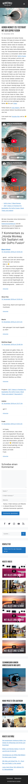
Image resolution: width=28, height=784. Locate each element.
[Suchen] (23, 534)
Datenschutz (17, 778)
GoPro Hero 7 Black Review (12, 203)
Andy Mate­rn (15, 108)
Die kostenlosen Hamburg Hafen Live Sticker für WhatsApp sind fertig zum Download (14, 743)
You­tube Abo (16, 116)
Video (15, 103)
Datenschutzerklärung (8, 223)
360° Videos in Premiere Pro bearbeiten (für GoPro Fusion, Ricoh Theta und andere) (13, 208)
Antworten (5, 288)
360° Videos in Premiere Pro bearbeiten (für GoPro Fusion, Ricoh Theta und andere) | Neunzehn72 (14, 392)
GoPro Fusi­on (22, 56)
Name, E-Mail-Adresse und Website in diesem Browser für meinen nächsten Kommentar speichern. (14, 506)
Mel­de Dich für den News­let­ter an (13, 550)
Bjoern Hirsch (6, 249)
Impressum (10, 778)
